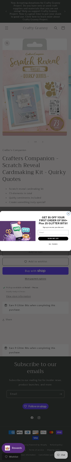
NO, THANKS (53, 244)
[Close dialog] (68, 213)
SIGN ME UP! (53, 238)
